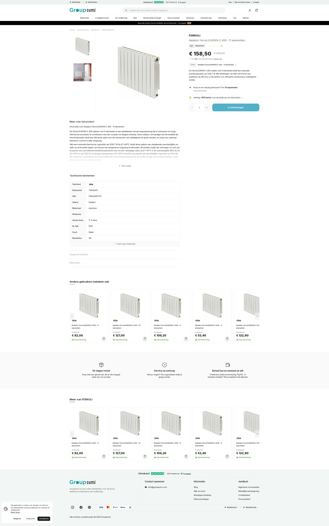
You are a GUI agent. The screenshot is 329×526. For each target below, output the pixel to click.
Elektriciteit (84, 18)
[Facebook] (81, 507)
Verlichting (222, 18)
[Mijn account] (250, 10)
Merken (246, 18)
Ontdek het (217, 59)
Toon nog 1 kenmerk (126, 244)
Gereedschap (206, 18)
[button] (215, 46)
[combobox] (173, 10)
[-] (192, 107)
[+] (207, 107)
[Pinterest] (89, 507)
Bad (135, 18)
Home (72, 30)
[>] (257, 316)
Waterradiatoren (108, 30)
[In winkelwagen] (103, 338)
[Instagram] (73, 507)
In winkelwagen (236, 107)
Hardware (190, 18)
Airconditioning (121, 18)
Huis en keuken (174, 18)
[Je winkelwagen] (256, 10)
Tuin (234, 18)
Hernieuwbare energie (152, 18)
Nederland (76, 2)
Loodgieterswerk (102, 18)
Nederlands (92, 2)
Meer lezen (15, 512)
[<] (72, 316)
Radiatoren (95, 30)
